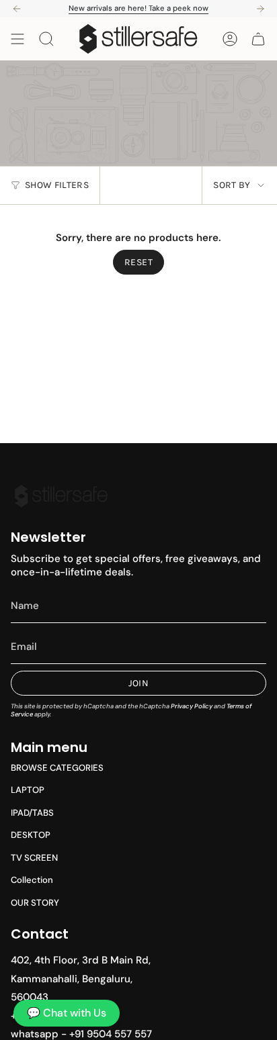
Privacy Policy (191, 706)
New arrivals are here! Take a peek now (138, 8)
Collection (32, 880)
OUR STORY (35, 902)
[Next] (260, 9)
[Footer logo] (61, 496)
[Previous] (17, 9)
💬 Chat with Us (66, 1013)
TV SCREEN (34, 857)
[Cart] (258, 38)
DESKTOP (30, 835)
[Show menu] (17, 38)
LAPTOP (27, 790)
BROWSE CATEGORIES (57, 767)
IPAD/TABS (32, 812)
